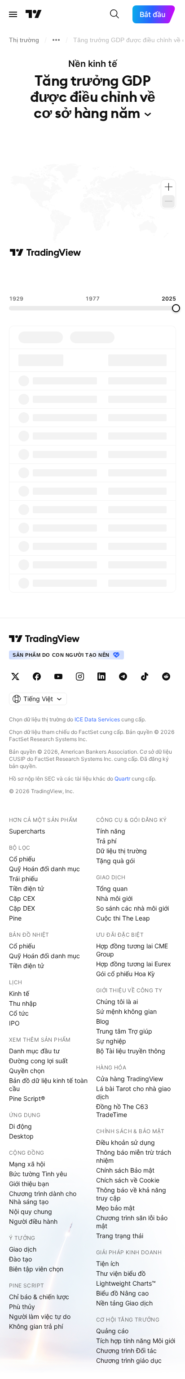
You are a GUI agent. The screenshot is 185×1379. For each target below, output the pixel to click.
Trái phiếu (23, 878)
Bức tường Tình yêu (38, 1174)
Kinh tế (19, 993)
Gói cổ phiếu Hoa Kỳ (125, 974)
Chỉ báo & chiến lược (39, 1296)
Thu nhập (23, 1003)
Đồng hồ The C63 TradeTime (122, 1110)
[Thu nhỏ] (168, 201)
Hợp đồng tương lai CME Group (132, 950)
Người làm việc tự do (39, 1316)
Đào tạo (20, 1259)
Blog (102, 1021)
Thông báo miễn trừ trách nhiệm (133, 1156)
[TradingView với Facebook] (37, 676)
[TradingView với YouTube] (58, 676)
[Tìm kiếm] (114, 14)
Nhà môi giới (114, 898)
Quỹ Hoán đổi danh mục (44, 869)
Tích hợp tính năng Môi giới (135, 1340)
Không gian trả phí (36, 1326)
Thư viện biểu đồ (120, 1273)
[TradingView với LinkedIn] (101, 676)
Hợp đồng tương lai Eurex (133, 964)
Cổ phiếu (22, 859)
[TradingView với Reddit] (166, 676)
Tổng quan (112, 888)
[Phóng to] (168, 187)
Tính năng (110, 831)
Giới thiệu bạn (29, 1183)
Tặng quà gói (115, 860)
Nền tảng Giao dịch (124, 1303)
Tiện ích (107, 1263)
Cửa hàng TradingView (129, 1078)
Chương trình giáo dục (129, 1360)
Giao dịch (22, 1249)
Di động (20, 1126)
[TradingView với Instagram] (80, 676)
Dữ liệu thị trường (121, 851)
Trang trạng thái (119, 1235)
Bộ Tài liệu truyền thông (130, 1051)
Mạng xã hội (27, 1164)
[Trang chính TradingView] (34, 14)
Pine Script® (27, 1098)
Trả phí (106, 841)
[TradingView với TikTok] (144, 676)
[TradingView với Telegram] (123, 676)
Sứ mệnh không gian (126, 1011)
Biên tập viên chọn (36, 1269)
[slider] (176, 308)
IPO (14, 1023)
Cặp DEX (22, 908)
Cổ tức (19, 1013)
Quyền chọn (26, 1070)
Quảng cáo (112, 1331)
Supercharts (27, 831)
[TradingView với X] (15, 676)
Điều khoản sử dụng (125, 1142)
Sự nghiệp (111, 1041)
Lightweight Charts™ (126, 1283)
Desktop (21, 1136)
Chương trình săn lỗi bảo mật (131, 1222)
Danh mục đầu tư (34, 1051)
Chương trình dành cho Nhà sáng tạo (42, 1197)
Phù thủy (22, 1306)
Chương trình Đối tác (126, 1350)
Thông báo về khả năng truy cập (131, 1194)
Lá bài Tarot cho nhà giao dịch (133, 1092)
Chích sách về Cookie (127, 1180)
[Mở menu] (13, 14)
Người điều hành (33, 1221)
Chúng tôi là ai (117, 1001)
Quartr (122, 778)
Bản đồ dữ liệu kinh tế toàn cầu (48, 1084)
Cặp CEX (22, 898)
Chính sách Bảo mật (125, 1170)
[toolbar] (92, 276)
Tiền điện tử (26, 888)
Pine (15, 918)
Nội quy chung (30, 1211)
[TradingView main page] (44, 639)
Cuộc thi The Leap (123, 918)
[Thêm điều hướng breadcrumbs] (56, 40)
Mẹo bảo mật (115, 1208)
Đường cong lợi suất (38, 1061)
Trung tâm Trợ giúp (124, 1031)
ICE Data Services (97, 719)
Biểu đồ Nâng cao (122, 1293)
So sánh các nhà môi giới (132, 908)
